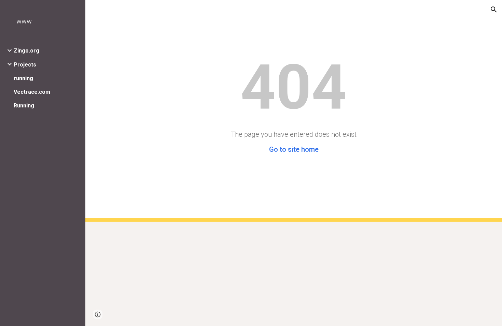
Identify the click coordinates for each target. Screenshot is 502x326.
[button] (494, 9)
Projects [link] (25, 64)
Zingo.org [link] (26, 50)
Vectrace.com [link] (32, 92)
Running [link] (24, 105)
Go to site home (294, 149)
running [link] (23, 78)
